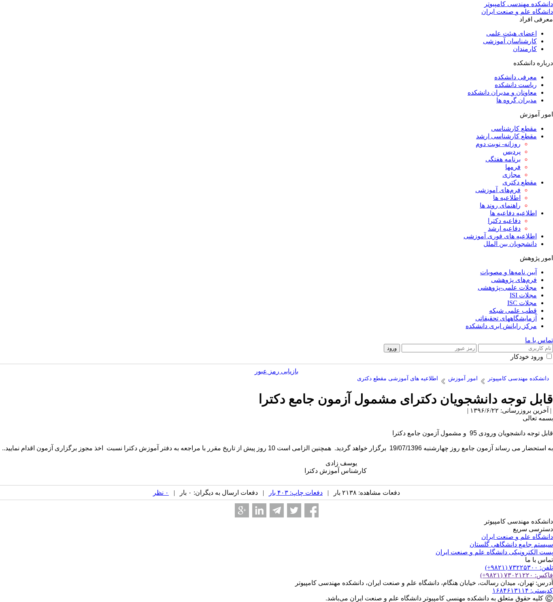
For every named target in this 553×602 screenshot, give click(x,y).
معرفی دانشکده (515, 77)
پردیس (512, 151)
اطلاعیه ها (507, 197)
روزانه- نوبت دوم (498, 143)
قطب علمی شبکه (513, 310)
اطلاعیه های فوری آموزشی (500, 236)
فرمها (513, 166)
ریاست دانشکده (516, 84)
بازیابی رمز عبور (276, 371)
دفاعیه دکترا (504, 220)
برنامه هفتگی (503, 159)
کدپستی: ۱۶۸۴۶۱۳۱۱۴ (522, 590)
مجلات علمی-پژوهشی (507, 287)
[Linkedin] (259, 510)
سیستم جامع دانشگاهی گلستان (511, 544)
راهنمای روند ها (500, 205)
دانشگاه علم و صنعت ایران (517, 536)
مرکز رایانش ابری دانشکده (501, 325)
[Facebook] (311, 510)
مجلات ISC (522, 302)
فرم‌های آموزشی (498, 190)
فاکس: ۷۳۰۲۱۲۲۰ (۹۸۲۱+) (516, 575)
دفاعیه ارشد (504, 228)
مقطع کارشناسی (514, 128)
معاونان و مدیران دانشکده (502, 92)
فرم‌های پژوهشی (514, 279)
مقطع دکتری (519, 182)
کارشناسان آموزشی (510, 41)
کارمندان (525, 48)
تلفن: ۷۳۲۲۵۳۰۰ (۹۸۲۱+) (519, 567)
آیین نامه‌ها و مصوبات (508, 272)
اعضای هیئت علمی (511, 33)
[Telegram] (277, 510)
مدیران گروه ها (516, 100)
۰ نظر (161, 492)
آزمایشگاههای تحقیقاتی (506, 318)
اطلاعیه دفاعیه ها (513, 213)
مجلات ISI (523, 295)
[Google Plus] (242, 510)
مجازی (511, 174)
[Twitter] (294, 510)
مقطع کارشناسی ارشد (506, 136)
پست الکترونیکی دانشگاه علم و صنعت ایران (494, 552)
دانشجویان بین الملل (510, 243)
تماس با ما (539, 340)
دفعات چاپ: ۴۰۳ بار (296, 492)
